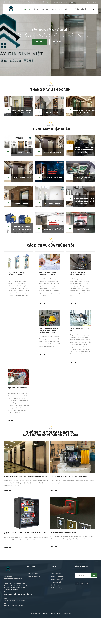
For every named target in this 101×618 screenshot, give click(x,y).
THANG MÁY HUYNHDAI (22, 203)
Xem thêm (11, 305)
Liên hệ (83, 9)
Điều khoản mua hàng (56, 576)
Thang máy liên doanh (33, 573)
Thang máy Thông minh (53, 178)
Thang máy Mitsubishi (53, 152)
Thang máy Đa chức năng (53, 229)
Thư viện (76, 9)
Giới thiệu (36, 9)
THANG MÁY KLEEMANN (53, 203)
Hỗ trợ (67, 9)
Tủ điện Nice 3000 (84, 178)
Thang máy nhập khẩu (33, 576)
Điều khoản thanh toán (56, 579)
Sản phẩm (45, 9)
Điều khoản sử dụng (56, 587)
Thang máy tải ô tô (84, 229)
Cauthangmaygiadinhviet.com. (50, 613)
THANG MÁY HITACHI (22, 152)
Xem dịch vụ (40, 42)
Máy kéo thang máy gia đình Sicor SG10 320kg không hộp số (84, 149)
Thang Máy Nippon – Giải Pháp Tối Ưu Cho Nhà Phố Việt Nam (84, 201)
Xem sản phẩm (57, 42)
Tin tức (60, 9)
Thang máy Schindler (22, 178)
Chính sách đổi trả (55, 582)
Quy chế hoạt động (56, 573)
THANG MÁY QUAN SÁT (53, 113)
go (94, 575)
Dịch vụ (53, 9)
